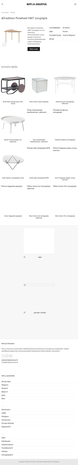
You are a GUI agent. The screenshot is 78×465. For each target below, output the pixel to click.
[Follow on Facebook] (3, 356)
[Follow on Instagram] (7, 356)
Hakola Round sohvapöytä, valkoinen (65, 103)
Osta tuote (34, 49)
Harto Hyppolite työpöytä (13, 216)
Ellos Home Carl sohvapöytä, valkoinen (39, 217)
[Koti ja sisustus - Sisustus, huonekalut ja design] (37, 4)
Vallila (4, 413)
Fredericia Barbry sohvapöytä (65, 140)
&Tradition (66, 28)
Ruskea (65, 31)
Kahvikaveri (6, 441)
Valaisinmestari (7, 444)
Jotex (3, 395)
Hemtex (5, 451)
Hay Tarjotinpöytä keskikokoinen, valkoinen (39, 141)
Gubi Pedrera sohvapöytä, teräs (13, 178)
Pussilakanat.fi (7, 448)
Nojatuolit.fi (6, 427)
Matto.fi (5, 392)
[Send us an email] (10, 356)
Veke (3, 438)
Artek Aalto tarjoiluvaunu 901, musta (13, 103)
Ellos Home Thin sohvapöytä (65, 216)
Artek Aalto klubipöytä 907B (39, 178)
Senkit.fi (5, 388)
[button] (75, 4)
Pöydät (13, 12)
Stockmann (6, 409)
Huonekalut (5, 12)
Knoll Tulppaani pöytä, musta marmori (65, 179)
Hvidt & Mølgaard (69, 35)
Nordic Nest (6, 381)
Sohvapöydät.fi (7, 455)
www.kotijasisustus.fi (10, 360)
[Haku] (2, 4)
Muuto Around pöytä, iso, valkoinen (13, 141)
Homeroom (6, 420)
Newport (5, 385)
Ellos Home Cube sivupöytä (39, 102)
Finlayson (5, 416)
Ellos (3, 398)
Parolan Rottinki (8, 423)
